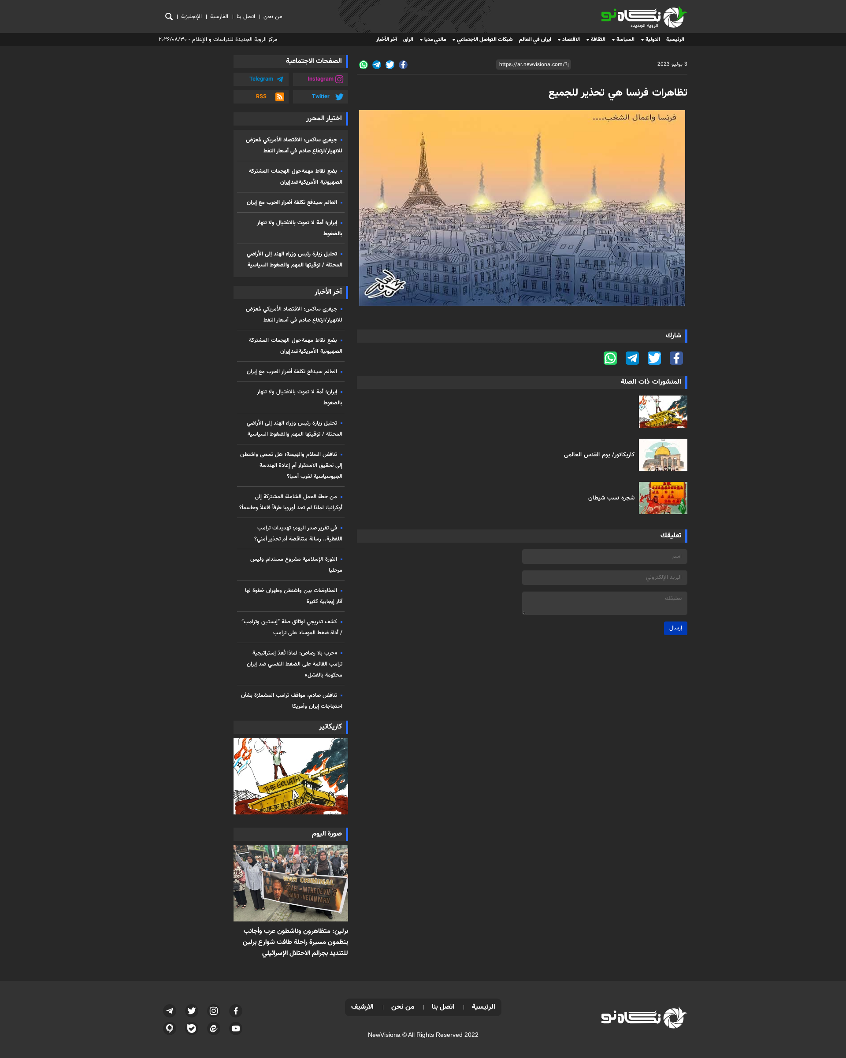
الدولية (653, 39)
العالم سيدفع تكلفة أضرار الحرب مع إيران (292, 202)
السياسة (625, 39)
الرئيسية (675, 39)
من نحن (272, 16)
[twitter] (390, 64)
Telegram (261, 79)
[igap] (169, 1028)
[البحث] (169, 16)
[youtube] (235, 1028)
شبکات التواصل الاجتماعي (485, 39)
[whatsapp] (363, 64)
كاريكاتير (330, 726)
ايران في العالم (535, 39)
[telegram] (376, 64)
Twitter (321, 96)
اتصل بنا (246, 16)
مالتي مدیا (435, 39)
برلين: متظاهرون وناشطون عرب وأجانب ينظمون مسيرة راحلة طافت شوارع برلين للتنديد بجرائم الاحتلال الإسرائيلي (295, 942)
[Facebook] (403, 64)
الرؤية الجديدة (668, 9)
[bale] (191, 1028)
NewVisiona (384, 1034)
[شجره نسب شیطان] (660, 498)
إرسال (675, 628)
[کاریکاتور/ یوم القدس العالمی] (660, 455)
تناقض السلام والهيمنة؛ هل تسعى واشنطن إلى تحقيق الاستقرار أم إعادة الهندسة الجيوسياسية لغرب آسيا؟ (291, 465)
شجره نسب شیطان (611, 498)
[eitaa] (213, 1028)
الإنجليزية (191, 16)
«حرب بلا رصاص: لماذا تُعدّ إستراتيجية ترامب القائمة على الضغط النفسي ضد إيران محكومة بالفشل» (294, 664)
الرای (408, 39)
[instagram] (213, 1010)
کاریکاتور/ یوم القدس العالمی (599, 455)
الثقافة (598, 39)
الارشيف (362, 1007)
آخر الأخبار (386, 39)
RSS (261, 96)
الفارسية (219, 16)
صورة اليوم (327, 834)
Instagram (321, 79)
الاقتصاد (571, 39)
